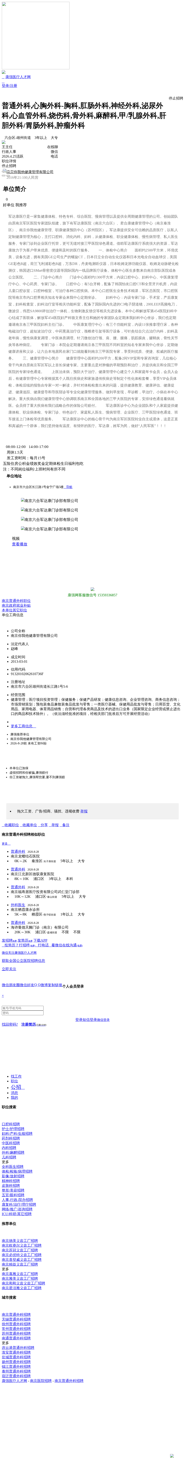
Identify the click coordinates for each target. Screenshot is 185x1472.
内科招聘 (9, 1148)
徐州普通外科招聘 (16, 1324)
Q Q (37, 985)
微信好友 (27, 985)
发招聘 (9, 940)
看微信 (56, 945)
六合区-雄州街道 (18, 138)
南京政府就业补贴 (16, 605)
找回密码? (10, 1024)
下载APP (40, 940)
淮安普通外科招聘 (16, 1352)
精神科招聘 (11, 1181)
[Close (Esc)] (3, 171)
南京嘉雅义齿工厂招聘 (20, 1274)
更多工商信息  (23, 726)
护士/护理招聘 (13, 1129)
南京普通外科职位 (16, 601)
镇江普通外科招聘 (16, 1366)
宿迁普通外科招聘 (16, 1376)
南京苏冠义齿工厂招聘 (20, 1250)
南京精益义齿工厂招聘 (20, 1264)
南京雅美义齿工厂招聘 (20, 1278)
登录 (79, 1020)
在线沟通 (72, 945)
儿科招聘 (9, 1157)
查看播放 (19, 544)
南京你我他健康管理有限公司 (30, 172)
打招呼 (27, 945)
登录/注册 (9, 86)
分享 (44, 825)
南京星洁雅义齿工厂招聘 (22, 1288)
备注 (65, 825)
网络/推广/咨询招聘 (17, 1209)
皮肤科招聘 (11, 1185)
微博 (44, 985)
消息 (14, 1093)
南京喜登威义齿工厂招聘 (22, 1260)
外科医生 (18, 905)
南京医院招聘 (41, 1381)
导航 (68, 487)
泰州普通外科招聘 (16, 1371)
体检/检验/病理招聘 (17, 1171)
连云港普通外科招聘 (18, 1348)
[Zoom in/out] (12, 171)
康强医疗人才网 (18, 77)
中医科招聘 (11, 1143)
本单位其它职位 (14, 610)
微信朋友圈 (11, 985)
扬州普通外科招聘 (16, 1362)
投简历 (10, 945)
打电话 (43, 945)
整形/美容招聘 (13, 1190)
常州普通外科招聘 (16, 1329)
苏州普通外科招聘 (16, 1333)
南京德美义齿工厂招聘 (20, 1241)
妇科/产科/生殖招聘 (17, 1133)
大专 (54, 138)
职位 (14, 1081)
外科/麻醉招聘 (13, 1152)
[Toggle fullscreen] (8, 171)
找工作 (16, 1076)
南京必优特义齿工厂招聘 (22, 1255)
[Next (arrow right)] (8, 175)
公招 (16, 1087)
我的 (14, 1097)
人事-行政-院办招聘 (17, 1200)
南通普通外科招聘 (16, 1338)
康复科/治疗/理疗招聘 (19, 1204)
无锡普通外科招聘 (16, 1319)
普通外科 (18, 851)
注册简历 (33, 1024)
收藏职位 (12, 825)
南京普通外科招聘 (16, 1314)
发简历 (25, 940)
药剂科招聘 (11, 1138)
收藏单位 (30, 825)
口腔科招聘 (11, 1124)
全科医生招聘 (12, 1167)
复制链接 (55, 985)
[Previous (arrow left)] (3, 175)
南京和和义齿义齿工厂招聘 (23, 1283)
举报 (55, 825)
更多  (6, 843)
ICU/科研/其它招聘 (17, 1214)
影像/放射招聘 (13, 1176)
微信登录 (103, 1020)
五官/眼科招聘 (13, 1195)
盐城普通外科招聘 (16, 1357)
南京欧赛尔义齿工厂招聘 (22, 1245)
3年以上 (41, 138)
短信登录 (90, 1020)
